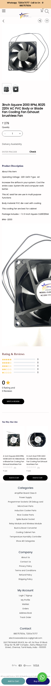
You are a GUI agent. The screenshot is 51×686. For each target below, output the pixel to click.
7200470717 (32, 633)
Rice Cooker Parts (25, 515)
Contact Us (25, 561)
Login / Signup (25, 595)
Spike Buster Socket (25, 519)
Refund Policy (25, 575)
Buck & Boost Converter (25, 528)
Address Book (25, 613)
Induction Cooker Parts (25, 510)
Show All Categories (25, 541)
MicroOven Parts (25, 506)
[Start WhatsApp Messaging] (42, 676)
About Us (25, 557)
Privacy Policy (25, 566)
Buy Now (38, 681)
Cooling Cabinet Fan (25, 532)
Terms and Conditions (25, 570)
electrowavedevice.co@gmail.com (25, 638)
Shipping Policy (25, 579)
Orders (25, 608)
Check (33, 151)
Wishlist (25, 604)
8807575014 (19, 633)
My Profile (25, 600)
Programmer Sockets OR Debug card (25, 502)
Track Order (25, 617)
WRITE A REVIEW (13, 401)
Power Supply (25, 497)
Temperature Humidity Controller (25, 536)
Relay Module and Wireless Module (25, 523)
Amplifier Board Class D (25, 493)
